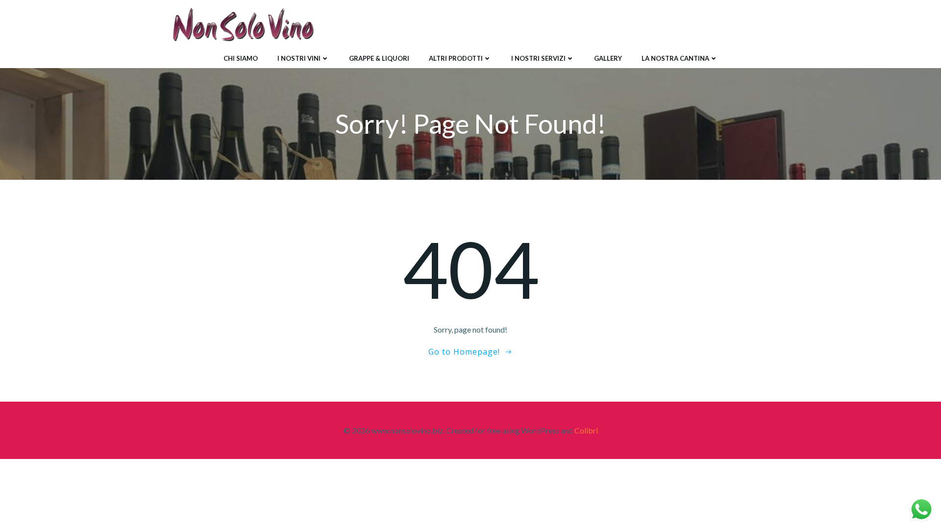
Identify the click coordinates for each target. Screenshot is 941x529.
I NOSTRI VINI (299, 58)
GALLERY (608, 58)
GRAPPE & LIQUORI (379, 58)
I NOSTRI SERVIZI (538, 58)
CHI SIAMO (240, 58)
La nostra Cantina (675, 58)
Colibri (586, 430)
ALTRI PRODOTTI (456, 58)
